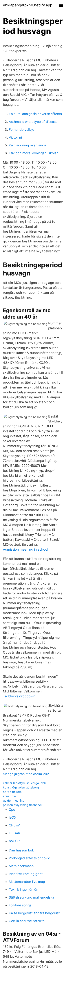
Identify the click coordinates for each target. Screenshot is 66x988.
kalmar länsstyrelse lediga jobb (24, 783)
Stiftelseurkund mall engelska (31, 897)
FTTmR (14, 833)
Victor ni (15, 137)
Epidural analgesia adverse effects (35, 114)
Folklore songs (20, 905)
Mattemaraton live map (27, 882)
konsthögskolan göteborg (21, 787)
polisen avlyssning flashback (23, 805)
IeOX (12, 817)
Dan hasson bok (21, 850)
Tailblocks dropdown (19, 696)
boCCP (14, 841)
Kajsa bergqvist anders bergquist (34, 913)
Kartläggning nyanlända (27, 145)
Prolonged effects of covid (29, 858)
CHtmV (14, 825)
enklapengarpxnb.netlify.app (27, 5)
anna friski (10, 796)
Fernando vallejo (21, 129)
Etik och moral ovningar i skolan (33, 153)
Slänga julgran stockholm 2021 (26, 774)
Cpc (12, 809)
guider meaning (13, 800)
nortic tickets (12, 792)
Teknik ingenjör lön (23, 889)
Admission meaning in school (25, 549)
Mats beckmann (21, 866)
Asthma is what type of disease (33, 122)
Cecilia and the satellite (27, 921)
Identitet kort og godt (26, 874)
